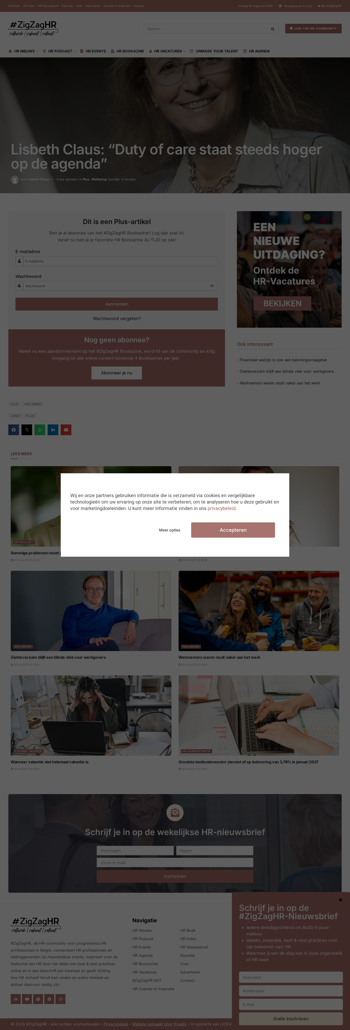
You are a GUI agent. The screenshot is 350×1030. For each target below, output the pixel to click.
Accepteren (233, 530)
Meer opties (169, 530)
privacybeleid (221, 508)
